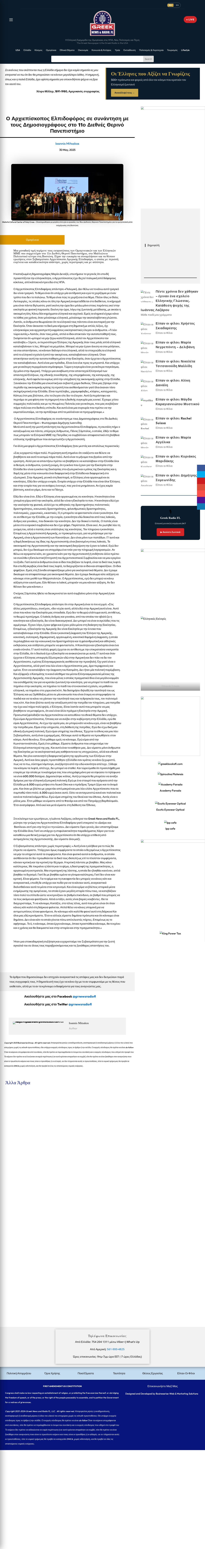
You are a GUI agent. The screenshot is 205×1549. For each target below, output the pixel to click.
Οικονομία (83, 50)
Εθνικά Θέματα (67, 50)
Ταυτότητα (119, 1373)
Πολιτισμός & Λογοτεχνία (151, 50)
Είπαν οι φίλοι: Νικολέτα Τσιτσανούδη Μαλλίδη (29, 1213)
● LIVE (190, 19)
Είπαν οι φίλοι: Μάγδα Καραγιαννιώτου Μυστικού (31, 1286)
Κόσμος (38, 50)
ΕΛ (170, 5)
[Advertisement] (96, 1472)
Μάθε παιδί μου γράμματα (36, 1107)
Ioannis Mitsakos (67, 143)
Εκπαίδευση (129, 50)
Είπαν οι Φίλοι (29, 1144)
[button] (11, 20)
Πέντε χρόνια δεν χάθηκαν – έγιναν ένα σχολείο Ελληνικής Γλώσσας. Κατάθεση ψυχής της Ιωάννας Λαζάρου (62, 1102)
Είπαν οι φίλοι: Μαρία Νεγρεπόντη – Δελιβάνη (28, 1176)
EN (177, 5)
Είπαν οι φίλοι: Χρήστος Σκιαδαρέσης (24, 1139)
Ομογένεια (51, 50)
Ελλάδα (27, 50)
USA (18, 50)
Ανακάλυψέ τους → (125, 92)
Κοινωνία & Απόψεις (101, 50)
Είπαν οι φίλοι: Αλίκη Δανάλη (19, 1250)
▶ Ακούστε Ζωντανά (170, 532)
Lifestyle (185, 50)
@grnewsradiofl (80, 1004)
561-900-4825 (116, 1349)
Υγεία (117, 50)
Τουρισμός (172, 50)
